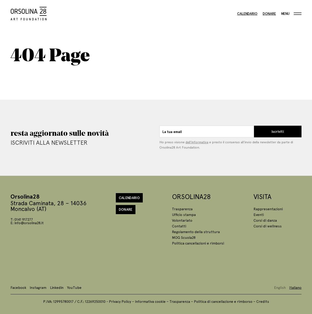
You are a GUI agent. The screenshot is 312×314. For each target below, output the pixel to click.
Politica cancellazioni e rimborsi (198, 243)
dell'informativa (196, 142)
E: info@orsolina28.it (27, 222)
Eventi (259, 214)
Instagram (38, 287)
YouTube (74, 287)
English (280, 287)
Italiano (295, 287)
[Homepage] (29, 12)
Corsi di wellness (268, 226)
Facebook (18, 287)
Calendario (247, 13)
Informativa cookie (150, 301)
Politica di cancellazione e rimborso (223, 301)
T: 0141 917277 (22, 219)
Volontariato (182, 220)
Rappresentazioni (268, 208)
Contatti (179, 226)
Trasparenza (182, 208)
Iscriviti (278, 131)
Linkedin (56, 287)
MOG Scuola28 (184, 237)
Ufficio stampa (184, 214)
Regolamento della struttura (196, 231)
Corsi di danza (265, 220)
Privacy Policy (120, 301)
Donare (269, 13)
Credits (262, 301)
